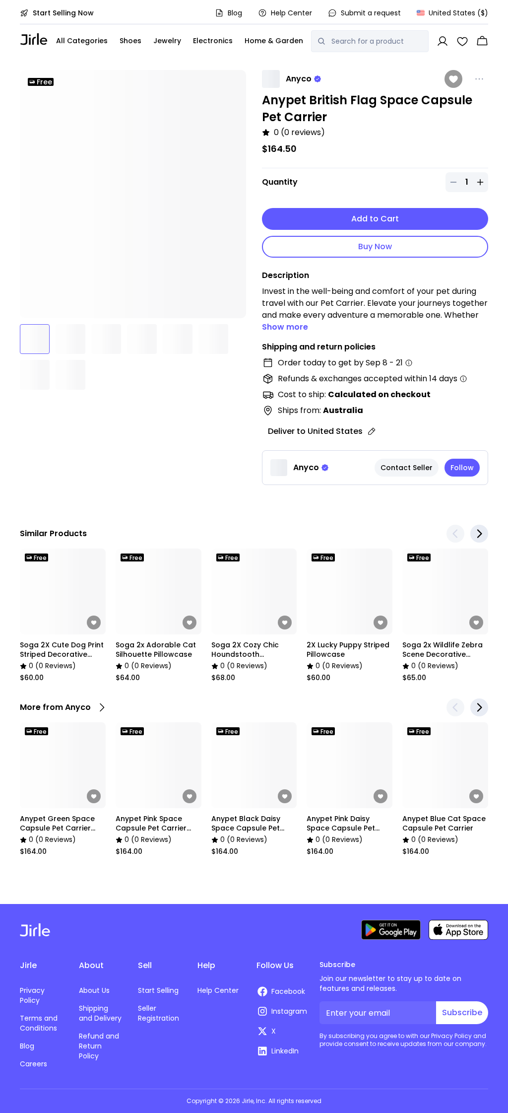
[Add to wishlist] (453, 79)
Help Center (291, 13)
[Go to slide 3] (106, 339)
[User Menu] (442, 41)
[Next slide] (479, 534)
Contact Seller (407, 468)
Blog (235, 13)
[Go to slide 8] (70, 375)
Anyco (299, 78)
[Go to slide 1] (35, 339)
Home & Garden (274, 41)
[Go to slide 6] (213, 339)
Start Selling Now (63, 13)
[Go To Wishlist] (462, 41)
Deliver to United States (315, 431)
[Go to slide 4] (142, 339)
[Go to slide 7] (35, 375)
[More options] (479, 79)
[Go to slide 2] (70, 339)
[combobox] (376, 41)
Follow (462, 468)
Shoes (130, 41)
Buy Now (375, 246)
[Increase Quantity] (480, 182)
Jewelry (167, 41)
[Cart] (482, 41)
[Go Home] (34, 39)
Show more (285, 327)
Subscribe (462, 1012)
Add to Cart (375, 218)
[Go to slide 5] (177, 339)
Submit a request (371, 13)
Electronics (213, 41)
